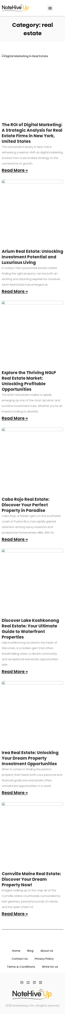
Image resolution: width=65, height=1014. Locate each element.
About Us (46, 951)
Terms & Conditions (21, 967)
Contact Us (20, 959)
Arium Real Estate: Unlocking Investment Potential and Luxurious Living (32, 256)
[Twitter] (29, 983)
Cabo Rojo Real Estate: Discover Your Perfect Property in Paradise (25, 504)
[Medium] (41, 983)
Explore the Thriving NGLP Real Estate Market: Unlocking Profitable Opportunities (29, 381)
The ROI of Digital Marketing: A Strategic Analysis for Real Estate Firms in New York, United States (32, 133)
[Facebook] (22, 983)
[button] (50, 8)
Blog (30, 951)
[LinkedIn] (35, 983)
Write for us (50, 967)
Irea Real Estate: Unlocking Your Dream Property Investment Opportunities (30, 758)
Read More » (15, 170)
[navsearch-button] (60, 7)
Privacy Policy (44, 959)
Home (16, 951)
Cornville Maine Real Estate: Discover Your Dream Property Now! (31, 879)
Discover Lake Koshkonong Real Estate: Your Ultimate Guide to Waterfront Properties (30, 629)
